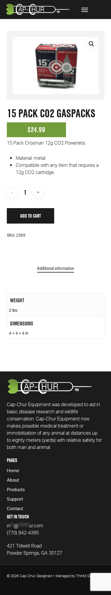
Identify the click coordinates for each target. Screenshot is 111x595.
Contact (15, 509)
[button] (84, 9)
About (13, 480)
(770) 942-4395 (23, 533)
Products (16, 490)
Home (13, 471)
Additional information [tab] (55, 268)
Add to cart (30, 216)
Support (15, 499)
